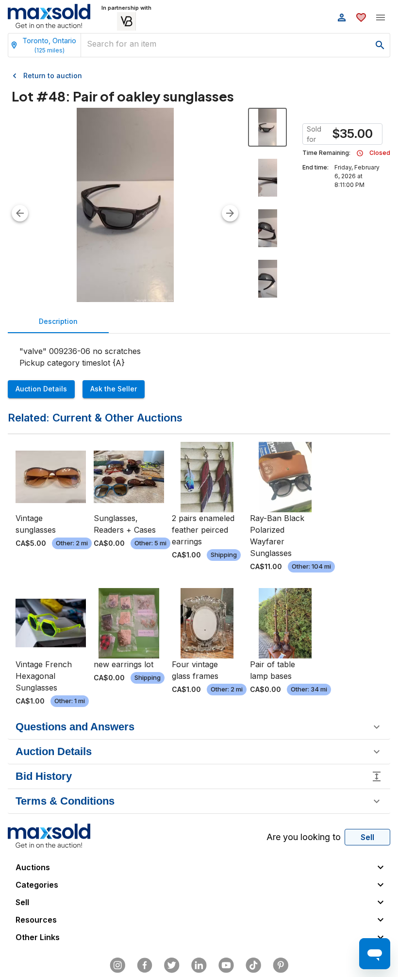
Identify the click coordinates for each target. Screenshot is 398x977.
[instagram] (117, 965)
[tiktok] (253, 965)
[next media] (230, 213)
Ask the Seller (113, 389)
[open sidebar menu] (380, 17)
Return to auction (52, 75)
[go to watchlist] (361, 17)
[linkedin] (199, 965)
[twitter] (171, 965)
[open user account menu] (341, 17)
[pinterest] (280, 965)
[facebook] (144, 965)
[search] (380, 45)
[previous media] (20, 213)
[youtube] (226, 965)
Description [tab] (58, 321)
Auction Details (41, 389)
